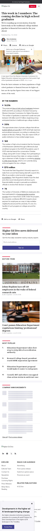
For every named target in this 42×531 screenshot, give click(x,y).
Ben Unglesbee (11, 39)
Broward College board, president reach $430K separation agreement (22, 359)
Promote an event (23, 475)
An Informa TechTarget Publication (21, 2)
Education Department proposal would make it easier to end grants (22, 367)
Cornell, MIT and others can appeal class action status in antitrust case (22, 376)
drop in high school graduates (22, 108)
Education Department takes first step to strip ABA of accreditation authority (22, 350)
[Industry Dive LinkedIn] (3, 454)
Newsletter (5, 475)
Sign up (32, 6)
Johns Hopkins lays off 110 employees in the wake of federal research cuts (19, 289)
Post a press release (15, 437)
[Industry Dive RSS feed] (15, 454)
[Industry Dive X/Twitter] (11, 454)
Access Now (8, 527)
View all (4, 437)
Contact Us (5, 472)
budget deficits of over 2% (11, 130)
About (3, 466)
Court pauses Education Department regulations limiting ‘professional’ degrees (20, 328)
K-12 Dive (20, 486)
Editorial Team (6, 469)
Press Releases (6, 484)
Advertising (21, 466)
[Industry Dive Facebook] (7, 454)
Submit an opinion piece (25, 472)
